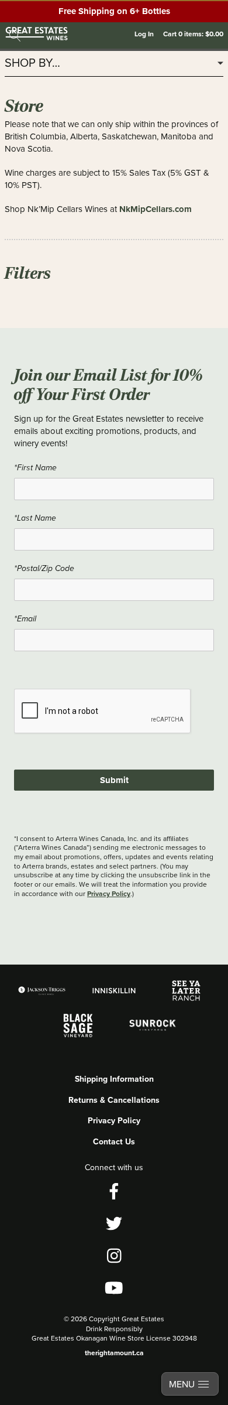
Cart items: (193, 34)
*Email (25, 619)
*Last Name (35, 518)
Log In (144, 34)
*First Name (35, 468)
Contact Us (114, 1141)
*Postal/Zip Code (44, 568)
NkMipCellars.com (155, 209)
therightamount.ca (114, 1353)
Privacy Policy (108, 893)
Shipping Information (114, 1079)
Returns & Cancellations (114, 1100)
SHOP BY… (32, 63)
